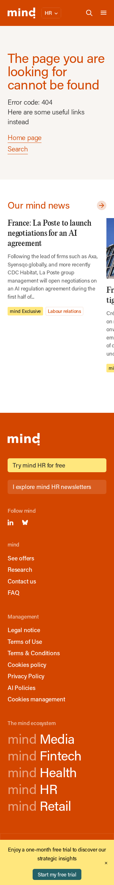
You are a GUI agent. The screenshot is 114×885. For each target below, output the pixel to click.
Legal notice (24, 630)
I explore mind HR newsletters (52, 487)
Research (20, 569)
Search (18, 148)
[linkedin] (10, 522)
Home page (24, 137)
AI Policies (21, 688)
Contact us (22, 581)
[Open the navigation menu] (103, 13)
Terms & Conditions (34, 653)
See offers (21, 558)
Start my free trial (57, 874)
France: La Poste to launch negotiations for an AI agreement (50, 233)
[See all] (100, 205)
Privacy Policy (26, 676)
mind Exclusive (25, 311)
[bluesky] (25, 522)
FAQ (13, 592)
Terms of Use (25, 641)
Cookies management (36, 699)
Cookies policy (27, 664)
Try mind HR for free (39, 465)
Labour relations (64, 311)
